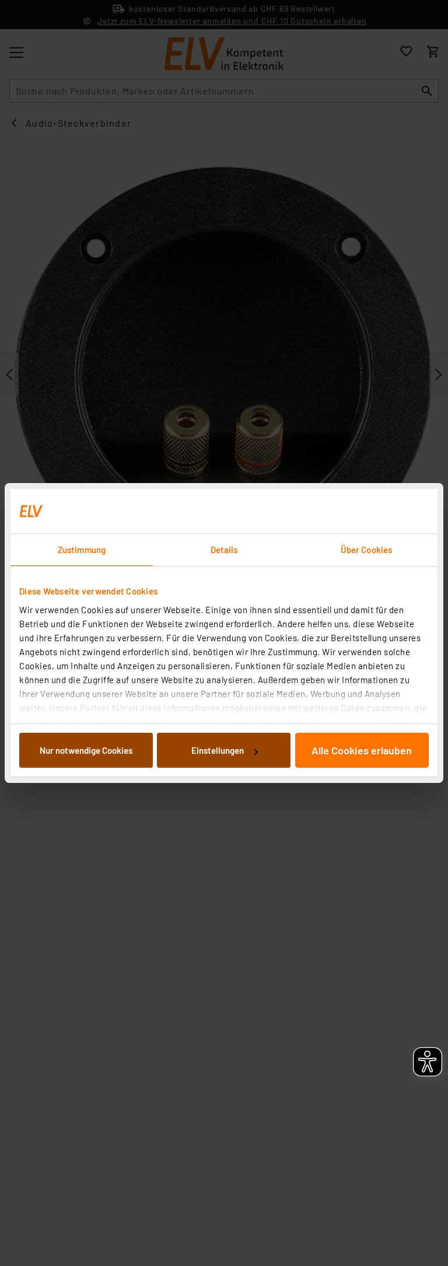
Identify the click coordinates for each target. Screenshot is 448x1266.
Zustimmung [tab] (82, 549)
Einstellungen (217, 750)
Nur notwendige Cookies (86, 750)
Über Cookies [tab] (366, 549)
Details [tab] (224, 549)
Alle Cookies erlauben (362, 750)
